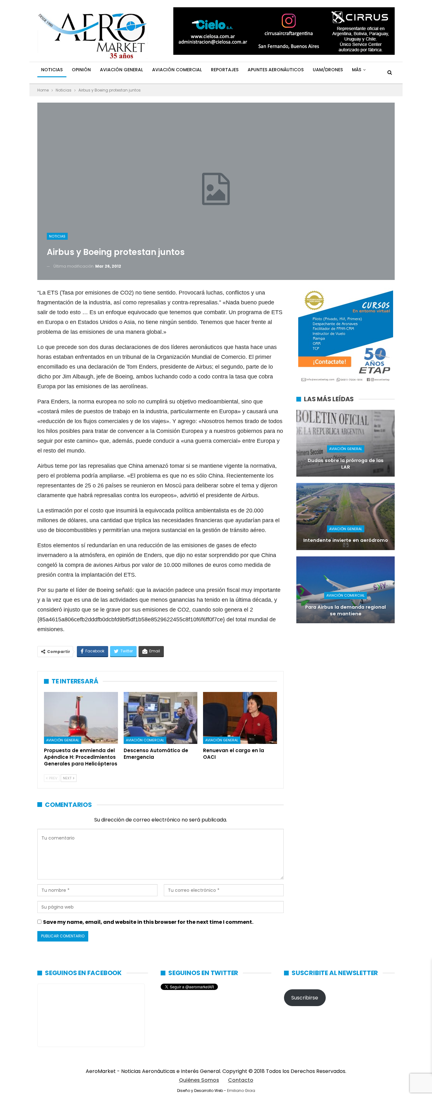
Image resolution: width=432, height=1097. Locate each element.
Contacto (240, 1080)
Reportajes (224, 70)
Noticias (52, 70)
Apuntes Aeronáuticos (276, 70)
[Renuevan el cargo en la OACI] (240, 718)
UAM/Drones (328, 70)
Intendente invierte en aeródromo (345, 540)
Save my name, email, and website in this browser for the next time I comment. (148, 922)
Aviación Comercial (177, 70)
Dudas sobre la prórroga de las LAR (346, 463)
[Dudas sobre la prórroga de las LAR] (345, 443)
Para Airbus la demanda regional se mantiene (345, 610)
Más (356, 70)
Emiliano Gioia (241, 1090)
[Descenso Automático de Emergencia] (161, 718)
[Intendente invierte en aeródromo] (345, 516)
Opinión (81, 70)
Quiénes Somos (199, 1080)
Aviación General (121, 70)
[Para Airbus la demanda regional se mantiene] (345, 590)
